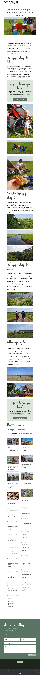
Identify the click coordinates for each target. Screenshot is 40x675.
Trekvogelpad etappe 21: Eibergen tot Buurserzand (13, 468)
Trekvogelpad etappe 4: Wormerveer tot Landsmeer (13, 577)
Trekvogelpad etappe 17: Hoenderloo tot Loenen (13, 504)
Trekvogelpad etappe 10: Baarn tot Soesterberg (26, 536)
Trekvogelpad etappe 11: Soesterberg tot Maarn (13, 541)
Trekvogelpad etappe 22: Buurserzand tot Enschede (26, 449)
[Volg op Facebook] (18, 662)
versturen (31, 654)
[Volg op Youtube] (20, 662)
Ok (20, 673)
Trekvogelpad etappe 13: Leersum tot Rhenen (13, 528)
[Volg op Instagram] (22, 662)
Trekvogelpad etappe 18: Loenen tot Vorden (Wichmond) (27, 483)
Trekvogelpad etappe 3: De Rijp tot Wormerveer (26, 576)
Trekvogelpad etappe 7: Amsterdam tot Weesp (13, 565)
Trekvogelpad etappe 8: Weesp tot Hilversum (26, 549)
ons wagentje (25, 279)
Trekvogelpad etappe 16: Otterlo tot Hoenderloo (26, 500)
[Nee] (38, 672)
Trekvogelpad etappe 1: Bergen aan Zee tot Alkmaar (26, 589)
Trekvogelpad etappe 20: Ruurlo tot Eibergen (26, 466)
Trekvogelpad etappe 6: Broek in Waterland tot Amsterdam (26, 563)
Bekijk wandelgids (20, 99)
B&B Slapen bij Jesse (13, 359)
